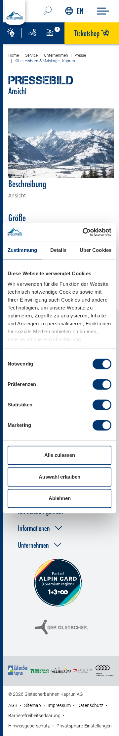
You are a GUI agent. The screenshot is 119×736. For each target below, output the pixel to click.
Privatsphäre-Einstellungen (84, 725)
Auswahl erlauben (59, 477)
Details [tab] (58, 250)
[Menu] (103, 11)
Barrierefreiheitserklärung (34, 715)
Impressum (59, 705)
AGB (13, 705)
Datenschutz (90, 705)
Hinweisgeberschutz (29, 725)
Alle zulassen (59, 455)
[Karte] (32, 33)
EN (80, 11)
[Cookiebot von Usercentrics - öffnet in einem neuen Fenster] (84, 232)
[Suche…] (48, 11)
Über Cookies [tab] (95, 250)
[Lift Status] (53, 33)
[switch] (102, 384)
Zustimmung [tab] (22, 250)
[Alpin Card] (57, 582)
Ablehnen (60, 498)
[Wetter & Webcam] (10, 33)
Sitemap (32, 705)
